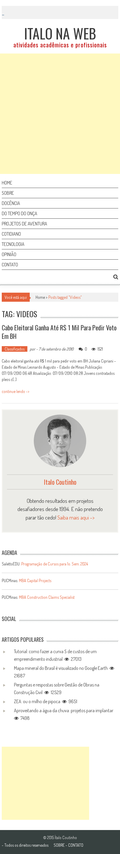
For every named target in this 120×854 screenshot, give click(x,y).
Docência (11, 203)
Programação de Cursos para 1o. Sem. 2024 (54, 563)
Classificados (14, 348)
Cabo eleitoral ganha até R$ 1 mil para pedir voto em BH (59, 332)
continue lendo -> (15, 391)
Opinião (9, 254)
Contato (10, 265)
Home (7, 183)
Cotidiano (11, 234)
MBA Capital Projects (35, 580)
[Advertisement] (60, 114)
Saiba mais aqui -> (76, 517)
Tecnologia (13, 244)
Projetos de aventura (24, 224)
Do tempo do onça (19, 213)
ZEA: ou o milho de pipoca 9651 (45, 701)
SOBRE (59, 845)
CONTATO (75, 845)
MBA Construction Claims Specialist (47, 597)
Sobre (8, 193)
